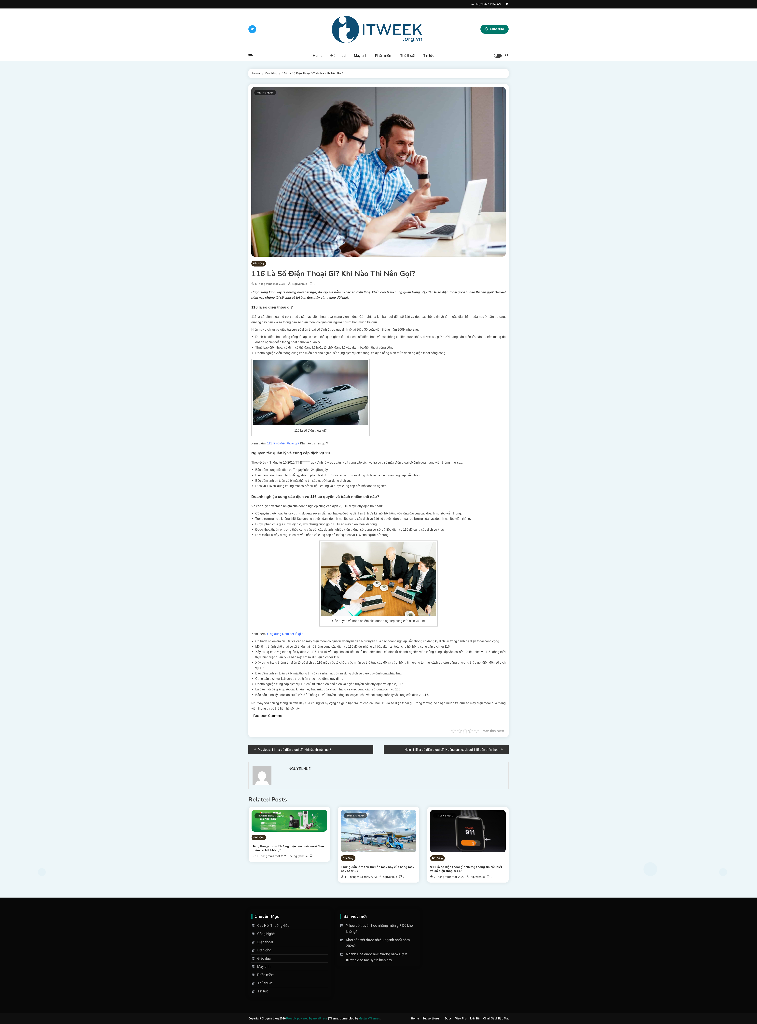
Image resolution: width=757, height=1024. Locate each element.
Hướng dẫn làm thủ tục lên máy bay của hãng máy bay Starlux (377, 869)
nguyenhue (299, 283)
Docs (448, 1018)
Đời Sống (258, 263)
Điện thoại (338, 55)
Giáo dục (264, 958)
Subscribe (497, 29)
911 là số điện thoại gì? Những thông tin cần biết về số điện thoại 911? (466, 869)
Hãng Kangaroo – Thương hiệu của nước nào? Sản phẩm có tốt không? (288, 848)
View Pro (461, 1018)
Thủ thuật (407, 55)
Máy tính (360, 55)
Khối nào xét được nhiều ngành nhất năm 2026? (378, 943)
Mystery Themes (369, 1018)
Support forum (431, 1018)
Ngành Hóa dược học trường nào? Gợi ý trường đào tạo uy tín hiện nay (376, 957)
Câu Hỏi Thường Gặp (273, 925)
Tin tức (428, 55)
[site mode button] (498, 56)
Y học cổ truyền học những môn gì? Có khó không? (379, 928)
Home (318, 55)
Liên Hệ (475, 1018)
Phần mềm (383, 55)
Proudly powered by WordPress (307, 1018)
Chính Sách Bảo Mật (496, 1018)
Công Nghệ (266, 934)
